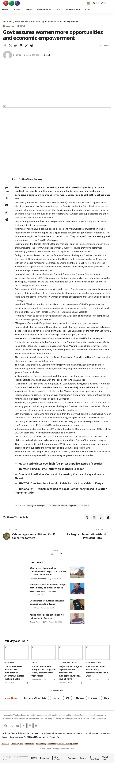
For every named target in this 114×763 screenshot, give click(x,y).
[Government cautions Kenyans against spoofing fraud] (77, 604)
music (94, 698)
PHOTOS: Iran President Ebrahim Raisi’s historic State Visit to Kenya (61, 483)
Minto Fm (56, 733)
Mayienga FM (68, 733)
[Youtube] (17, 725)
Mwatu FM (82, 733)
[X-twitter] (11, 725)
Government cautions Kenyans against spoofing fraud (47, 602)
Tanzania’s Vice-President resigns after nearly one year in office (48, 586)
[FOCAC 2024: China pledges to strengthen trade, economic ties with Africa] (43, 652)
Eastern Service (9, 737)
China (106, 698)
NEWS (22, 26)
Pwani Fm (45, 733)
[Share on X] (10, 45)
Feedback (52, 743)
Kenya (56, 698)
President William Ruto (35, 698)
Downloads (29, 743)
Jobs (21, 743)
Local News (11, 26)
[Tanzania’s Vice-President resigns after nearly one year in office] (77, 588)
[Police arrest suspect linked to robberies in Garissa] (77, 618)
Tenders (14, 743)
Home (5, 21)
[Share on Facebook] (5, 45)
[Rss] (36, 725)
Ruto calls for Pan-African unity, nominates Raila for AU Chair (97, 671)
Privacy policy (72, 743)
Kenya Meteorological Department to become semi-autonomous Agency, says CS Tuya (70, 672)
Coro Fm (35, 733)
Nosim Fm (54, 737)
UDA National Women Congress (62, 505)
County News (35, 622)
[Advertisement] (57, 82)
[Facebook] (5, 725)
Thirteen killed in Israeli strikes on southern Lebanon (51, 469)
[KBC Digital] (11, 3)
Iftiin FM (32, 737)
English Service (21, 733)
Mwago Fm (106, 733)
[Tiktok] (24, 725)
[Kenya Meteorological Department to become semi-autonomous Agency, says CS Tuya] (70, 652)
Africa (34, 662)
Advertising (41, 743)
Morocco (80, 698)
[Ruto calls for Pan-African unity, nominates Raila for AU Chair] (98, 652)
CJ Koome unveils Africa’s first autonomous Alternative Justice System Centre (14, 672)
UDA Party (84, 505)
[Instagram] (30, 725)
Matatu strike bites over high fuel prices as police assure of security (60, 463)
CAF (67, 698)
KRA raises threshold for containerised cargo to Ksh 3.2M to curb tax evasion (48, 571)
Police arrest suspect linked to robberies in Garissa (47, 616)
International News (37, 592)
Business (33, 579)
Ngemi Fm (43, 737)
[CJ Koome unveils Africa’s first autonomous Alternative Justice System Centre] (16, 652)
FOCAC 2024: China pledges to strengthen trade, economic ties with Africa (43, 671)
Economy (42, 579)
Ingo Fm (22, 737)
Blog (12, 21)
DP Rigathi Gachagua (36, 505)
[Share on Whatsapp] (16, 45)
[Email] (21, 45)
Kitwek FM (94, 733)
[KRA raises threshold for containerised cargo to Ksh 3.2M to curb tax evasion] (77, 572)
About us (5, 743)
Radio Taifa (7, 733)
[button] (89, 3)
